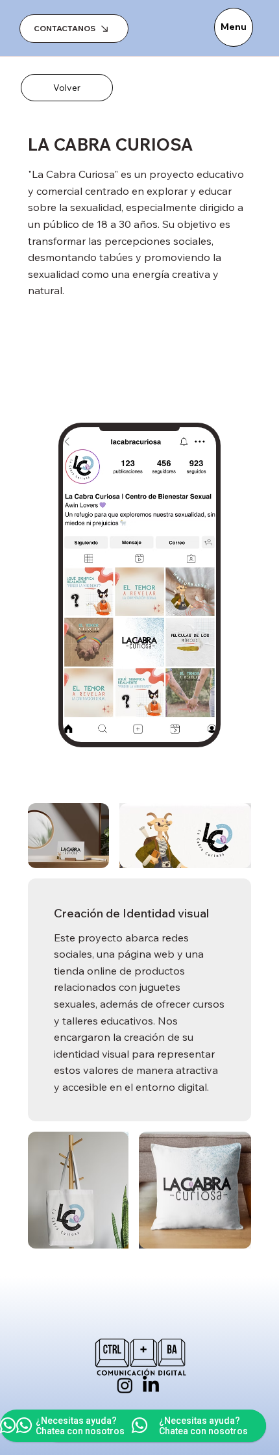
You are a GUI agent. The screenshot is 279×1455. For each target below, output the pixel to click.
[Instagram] (125, 1385)
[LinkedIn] (151, 1385)
